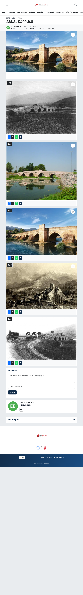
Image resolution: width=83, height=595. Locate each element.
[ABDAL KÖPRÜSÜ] (41, 51)
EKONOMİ (50, 12)
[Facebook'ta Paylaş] (9, 137)
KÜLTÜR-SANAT (72, 12)
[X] (41, 448)
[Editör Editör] (13, 406)
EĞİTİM (40, 12)
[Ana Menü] (7, 5)
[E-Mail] (21, 409)
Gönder (12, 392)
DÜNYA (32, 12)
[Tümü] (74, 419)
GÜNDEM (59, 12)
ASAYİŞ (4, 12)
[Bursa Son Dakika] (41, 4)
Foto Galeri (10, 18)
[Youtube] (45, 448)
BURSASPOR (22, 12)
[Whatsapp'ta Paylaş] (16, 137)
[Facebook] (38, 448)
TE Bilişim (46, 464)
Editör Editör (25, 405)
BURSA (12, 12)
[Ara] (75, 5)
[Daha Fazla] (20, 137)
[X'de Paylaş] (12, 137)
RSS (23, 457)
